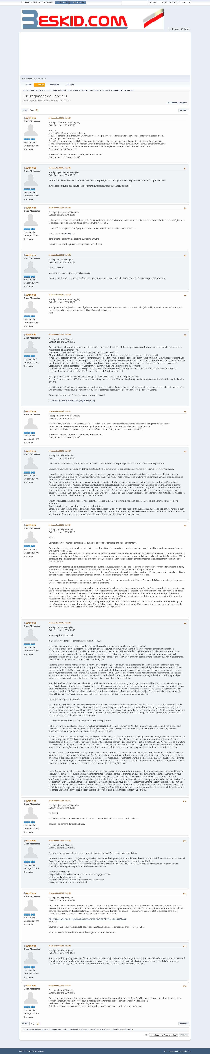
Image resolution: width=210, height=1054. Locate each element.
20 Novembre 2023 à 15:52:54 (60, 893)
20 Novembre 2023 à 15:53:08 (60, 946)
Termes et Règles (175, 1051)
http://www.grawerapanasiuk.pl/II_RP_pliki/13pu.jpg (72, 400)
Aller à (145, 1034)
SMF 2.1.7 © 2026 (25, 1051)
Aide (165, 1051)
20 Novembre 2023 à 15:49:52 (60, 255)
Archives (31, 118)
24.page (68, 233)
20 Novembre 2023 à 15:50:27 (60, 451)
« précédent (171, 102)
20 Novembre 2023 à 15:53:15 (60, 985)
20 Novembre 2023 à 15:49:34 (60, 168)
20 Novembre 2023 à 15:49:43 (60, 208)
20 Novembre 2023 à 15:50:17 (60, 411)
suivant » (183, 102)
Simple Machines (38, 1051)
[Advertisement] (105, 54)
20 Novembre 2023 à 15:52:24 (60, 840)
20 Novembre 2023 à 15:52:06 (60, 623)
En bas (24, 110)
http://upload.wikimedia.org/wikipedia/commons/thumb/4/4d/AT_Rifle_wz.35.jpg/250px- (88, 919)
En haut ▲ (187, 1051)
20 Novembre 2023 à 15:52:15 (60, 801)
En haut (25, 1023)
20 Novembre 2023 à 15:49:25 (60, 118)
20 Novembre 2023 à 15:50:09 (60, 334)
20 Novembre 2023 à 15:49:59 (60, 295)
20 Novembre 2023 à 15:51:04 (60, 525)
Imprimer (184, 110)
